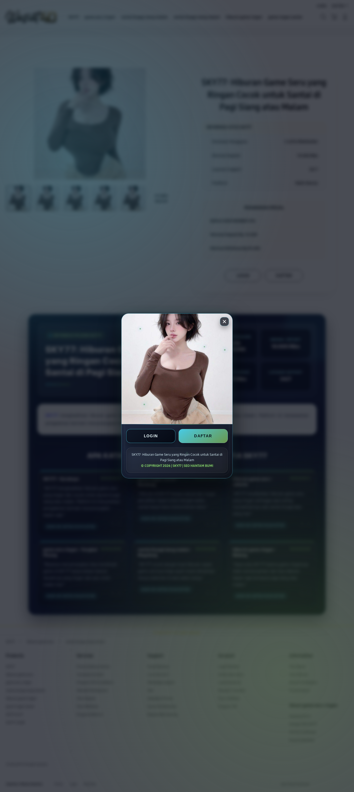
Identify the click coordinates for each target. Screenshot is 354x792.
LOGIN (151, 436)
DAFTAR (203, 436)
